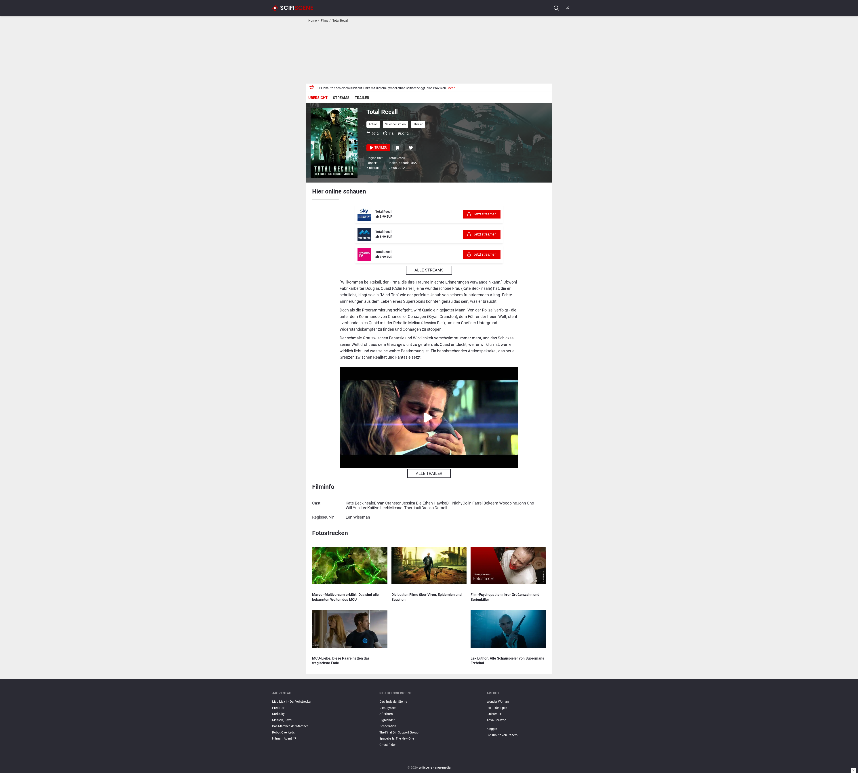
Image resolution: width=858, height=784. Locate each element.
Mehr (451, 88)
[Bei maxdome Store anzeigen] (364, 234)
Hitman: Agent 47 (284, 738)
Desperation (387, 726)
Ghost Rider (387, 745)
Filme (324, 21)
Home (312, 21)
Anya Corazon (496, 720)
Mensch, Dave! (282, 720)
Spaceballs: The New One (396, 738)
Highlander (387, 720)
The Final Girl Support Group (398, 732)
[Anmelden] (568, 8)
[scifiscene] (294, 8)
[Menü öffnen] (579, 8)
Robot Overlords (283, 732)
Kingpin (492, 729)
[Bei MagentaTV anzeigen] (364, 254)
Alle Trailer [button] (429, 473)
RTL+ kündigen (497, 708)
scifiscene (425, 767)
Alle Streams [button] (429, 270)
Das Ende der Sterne (393, 702)
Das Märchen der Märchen (290, 726)
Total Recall (340, 21)
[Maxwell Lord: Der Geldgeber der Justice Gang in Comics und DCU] (536, 724)
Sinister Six (494, 714)
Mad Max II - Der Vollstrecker (291, 702)
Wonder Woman (498, 702)
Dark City (278, 714)
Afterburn (386, 714)
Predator (278, 708)
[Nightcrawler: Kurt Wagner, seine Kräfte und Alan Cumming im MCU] (536, 725)
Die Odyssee (387, 708)
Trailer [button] (380, 147)
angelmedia (443, 767)
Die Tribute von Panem (502, 735)
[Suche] (556, 8)
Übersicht (318, 98)
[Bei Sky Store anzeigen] (364, 214)
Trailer (362, 98)
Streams (341, 98)
